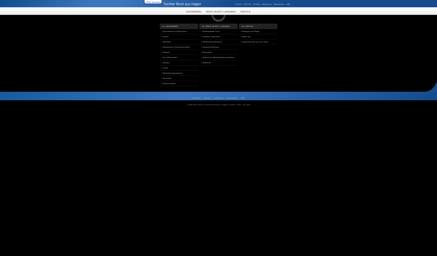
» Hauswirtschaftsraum (210, 47)
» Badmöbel (166, 42)
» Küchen (165, 36)
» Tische (164, 68)
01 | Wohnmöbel (170, 26)
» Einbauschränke (168, 83)
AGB (288, 4)
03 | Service (247, 26)
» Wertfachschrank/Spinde (211, 42)
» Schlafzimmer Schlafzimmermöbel (175, 47)
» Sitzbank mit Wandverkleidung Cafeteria (217, 57)
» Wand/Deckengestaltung (171, 73)
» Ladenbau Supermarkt (210, 36)
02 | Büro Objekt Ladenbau (216, 26)
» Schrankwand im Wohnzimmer (174, 31)
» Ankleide (165, 52)
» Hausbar (165, 63)
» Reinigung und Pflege (250, 31)
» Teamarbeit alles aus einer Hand (254, 42)
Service (245, 11)
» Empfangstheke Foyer (210, 31)
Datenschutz (279, 4)
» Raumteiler (166, 78)
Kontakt (256, 4)
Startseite (196, 98)
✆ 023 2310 (243, 4)
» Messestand (206, 52)
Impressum (267, 4)
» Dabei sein (246, 36)
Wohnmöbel (194, 11)
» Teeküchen (206, 63)
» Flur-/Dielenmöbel (169, 57)
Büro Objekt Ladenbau (221, 11)
